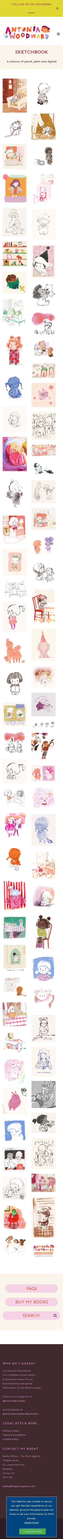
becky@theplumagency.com (19, 1486)
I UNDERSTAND (32, 1531)
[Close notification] (57, 8)
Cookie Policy (11, 1439)
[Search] (55, 1315)
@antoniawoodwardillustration (21, 1413)
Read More (31, 1522)
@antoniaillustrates (14, 1400)
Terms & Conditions (14, 1435)
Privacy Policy (11, 1430)
